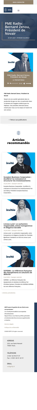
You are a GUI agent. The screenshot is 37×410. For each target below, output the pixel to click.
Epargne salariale (23, 38)
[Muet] (24, 83)
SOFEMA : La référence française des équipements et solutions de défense (18, 272)
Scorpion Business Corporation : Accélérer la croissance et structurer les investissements (17, 179)
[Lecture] (8, 83)
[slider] (27, 83)
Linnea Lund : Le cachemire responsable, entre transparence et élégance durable (18, 226)
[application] (18, 83)
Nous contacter (18, 2)
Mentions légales (8, 324)
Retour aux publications (18, 120)
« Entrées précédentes (8, 293)
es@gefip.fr (11, 366)
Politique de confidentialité (11, 327)
